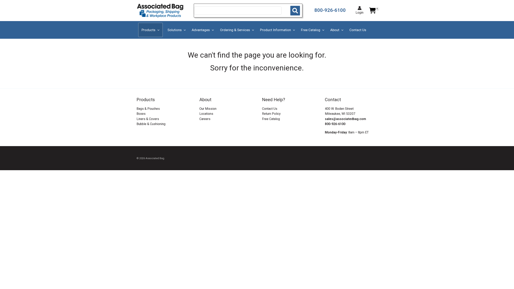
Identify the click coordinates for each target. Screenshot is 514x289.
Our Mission (207, 109)
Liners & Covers (148, 119)
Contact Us (269, 109)
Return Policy (271, 114)
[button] (157, 30)
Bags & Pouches (148, 109)
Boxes (141, 114)
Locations (206, 114)
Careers (204, 119)
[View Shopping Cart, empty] (372, 10)
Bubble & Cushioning (151, 124)
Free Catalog (271, 119)
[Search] (295, 10)
